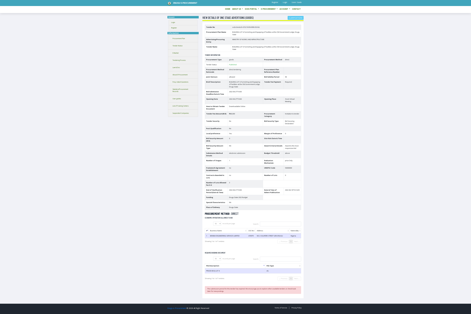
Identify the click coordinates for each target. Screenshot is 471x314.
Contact (296, 9)
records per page (228, 223)
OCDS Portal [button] (251, 9)
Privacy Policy (297, 308)
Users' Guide (297, 2)
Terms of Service (281, 308)
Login (285, 2)
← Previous (283, 241)
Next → (297, 241)
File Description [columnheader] (212, 266)
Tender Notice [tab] (178, 46)
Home (227, 9)
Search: (256, 224)
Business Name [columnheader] (216, 231)
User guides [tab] (177, 99)
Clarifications (295, 18)
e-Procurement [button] (268, 9)
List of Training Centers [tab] (181, 106)
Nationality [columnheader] (295, 231)
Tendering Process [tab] (179, 60)
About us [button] (237, 9)
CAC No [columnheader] (251, 231)
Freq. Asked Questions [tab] (180, 82)
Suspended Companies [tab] (181, 113)
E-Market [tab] (176, 53)
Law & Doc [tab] (176, 67)
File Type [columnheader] (270, 266)
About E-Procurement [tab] (180, 75)
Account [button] (284, 9)
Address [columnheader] (260, 231)
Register (275, 2)
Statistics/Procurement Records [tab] (180, 90)
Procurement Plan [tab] (179, 38)
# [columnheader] (206, 231)
